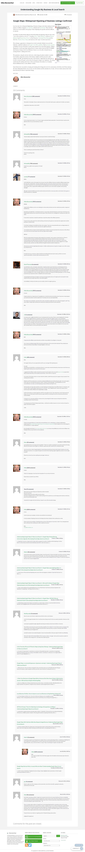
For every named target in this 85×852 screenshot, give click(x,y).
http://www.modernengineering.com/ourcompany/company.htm (42, 424)
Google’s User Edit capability (35, 45)
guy (25, 781)
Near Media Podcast (33, 841)
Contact (46, 2)
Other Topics (39, 2)
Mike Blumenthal (28, 114)
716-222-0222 (80, 2)
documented (42, 27)
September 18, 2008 (43, 14)
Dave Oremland (28, 96)
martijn (26, 176)
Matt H (25, 737)
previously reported (50, 45)
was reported (29, 27)
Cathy (25, 357)
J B (24, 314)
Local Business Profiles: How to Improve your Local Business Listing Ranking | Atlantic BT (39, 693)
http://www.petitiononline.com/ (41, 428)
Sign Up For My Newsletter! (35, 836)
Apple (33, 2)
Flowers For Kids (61, 372)
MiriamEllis (27, 134)
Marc (25, 442)
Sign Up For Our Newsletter (67, 2)
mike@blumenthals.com (28, 527)
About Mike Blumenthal (54, 2)
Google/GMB (28, 2)
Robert (25, 552)
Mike (25, 467)
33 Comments (69, 14)
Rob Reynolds (27, 613)
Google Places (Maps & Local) (30, 14)
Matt (25, 794)
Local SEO (22, 2)
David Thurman (27, 264)
